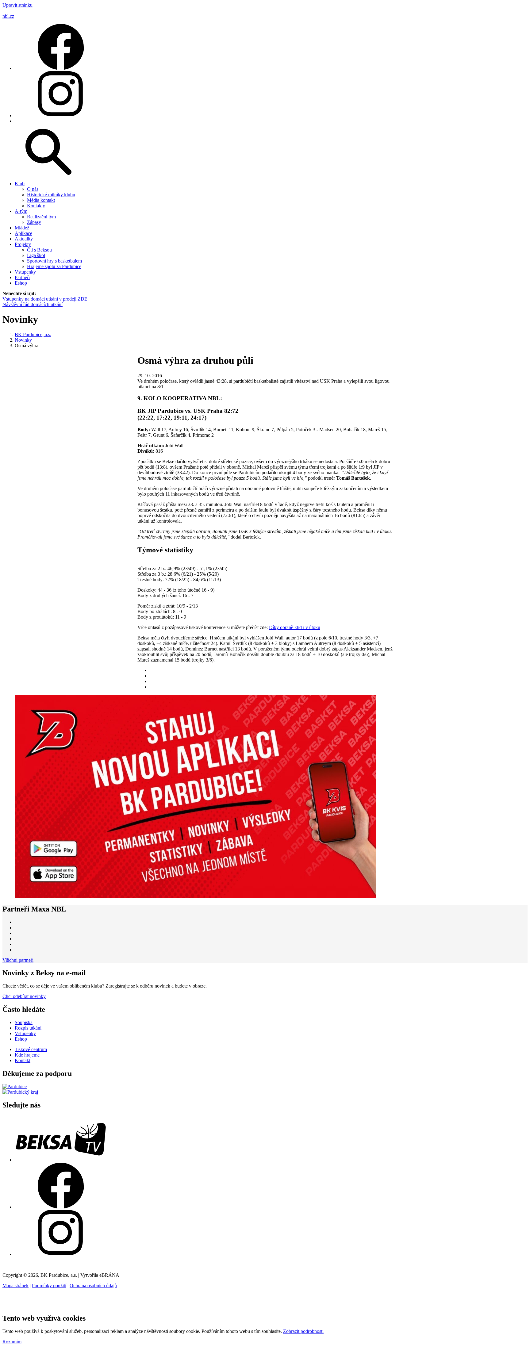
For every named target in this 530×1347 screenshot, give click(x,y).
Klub (20, 183)
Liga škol (36, 255)
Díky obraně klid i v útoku (294, 627)
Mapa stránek (15, 1285)
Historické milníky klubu (51, 194)
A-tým (21, 211)
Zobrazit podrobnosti (303, 1331)
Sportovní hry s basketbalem (54, 260)
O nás (32, 189)
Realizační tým (41, 216)
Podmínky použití (49, 1285)
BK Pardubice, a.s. (33, 334)
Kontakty (36, 205)
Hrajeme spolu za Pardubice (54, 266)
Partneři (22, 277)
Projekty (23, 244)
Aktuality (24, 238)
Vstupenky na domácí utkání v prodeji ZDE (44, 298)
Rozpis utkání (28, 1027)
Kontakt (22, 1060)
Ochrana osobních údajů (93, 1285)
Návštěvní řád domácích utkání (32, 304)
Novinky (23, 340)
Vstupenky (25, 271)
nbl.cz (8, 16)
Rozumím (11, 1341)
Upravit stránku (17, 5)
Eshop (21, 283)
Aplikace (23, 233)
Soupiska (24, 1022)
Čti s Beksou (39, 249)
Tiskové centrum (31, 1049)
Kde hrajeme (27, 1054)
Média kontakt (41, 200)
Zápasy (34, 222)
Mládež (22, 227)
